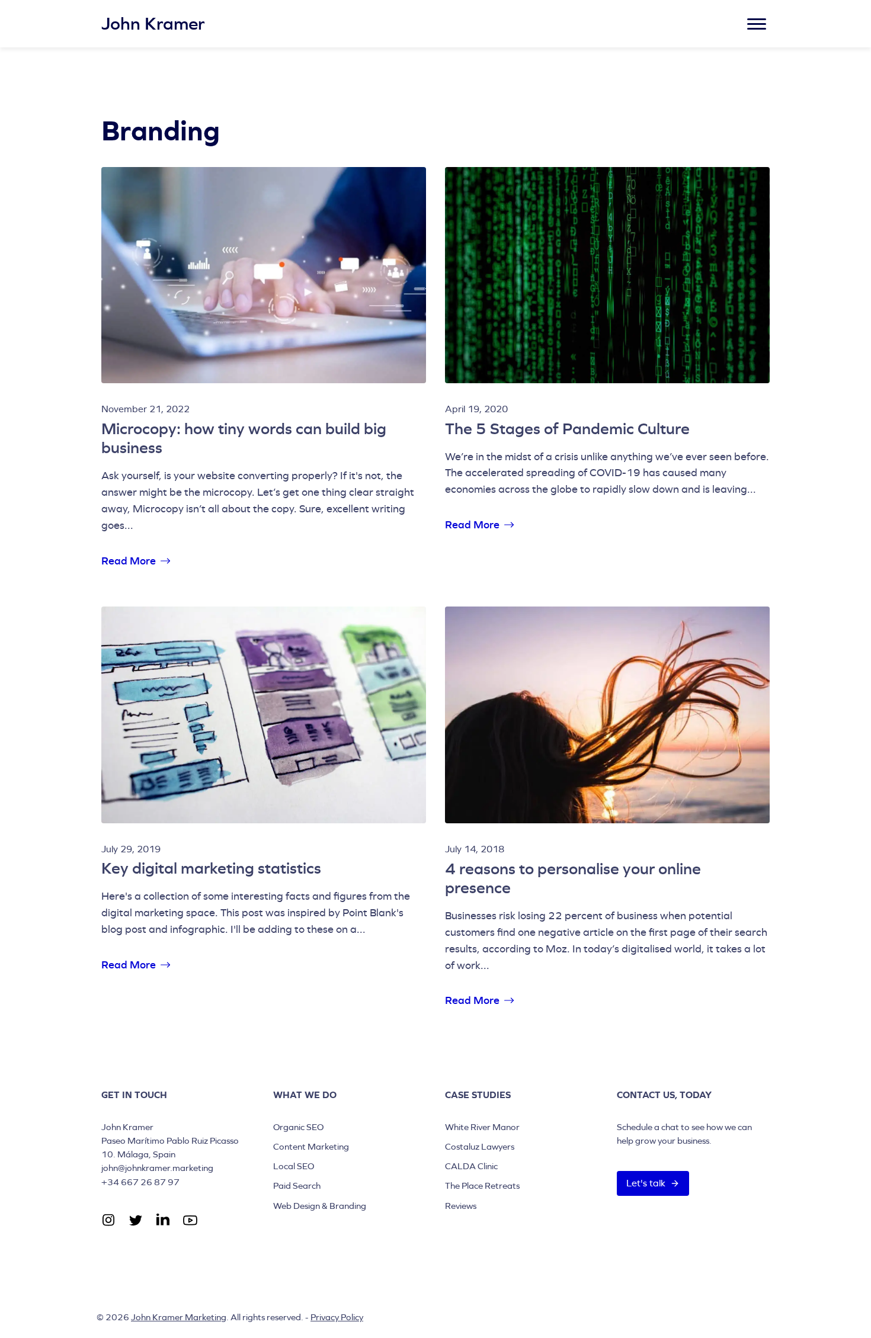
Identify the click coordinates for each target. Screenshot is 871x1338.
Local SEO (293, 1166)
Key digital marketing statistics (211, 868)
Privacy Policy (336, 1317)
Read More (128, 561)
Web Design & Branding (319, 1206)
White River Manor (482, 1127)
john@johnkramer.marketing (157, 1168)
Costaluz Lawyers (479, 1146)
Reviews (460, 1206)
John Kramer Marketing (178, 1317)
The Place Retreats (482, 1185)
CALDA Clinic (471, 1166)
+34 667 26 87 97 (140, 1182)
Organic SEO (298, 1127)
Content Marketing (311, 1146)
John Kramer (152, 24)
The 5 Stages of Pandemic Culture (567, 428)
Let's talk (645, 1183)
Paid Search (297, 1185)
